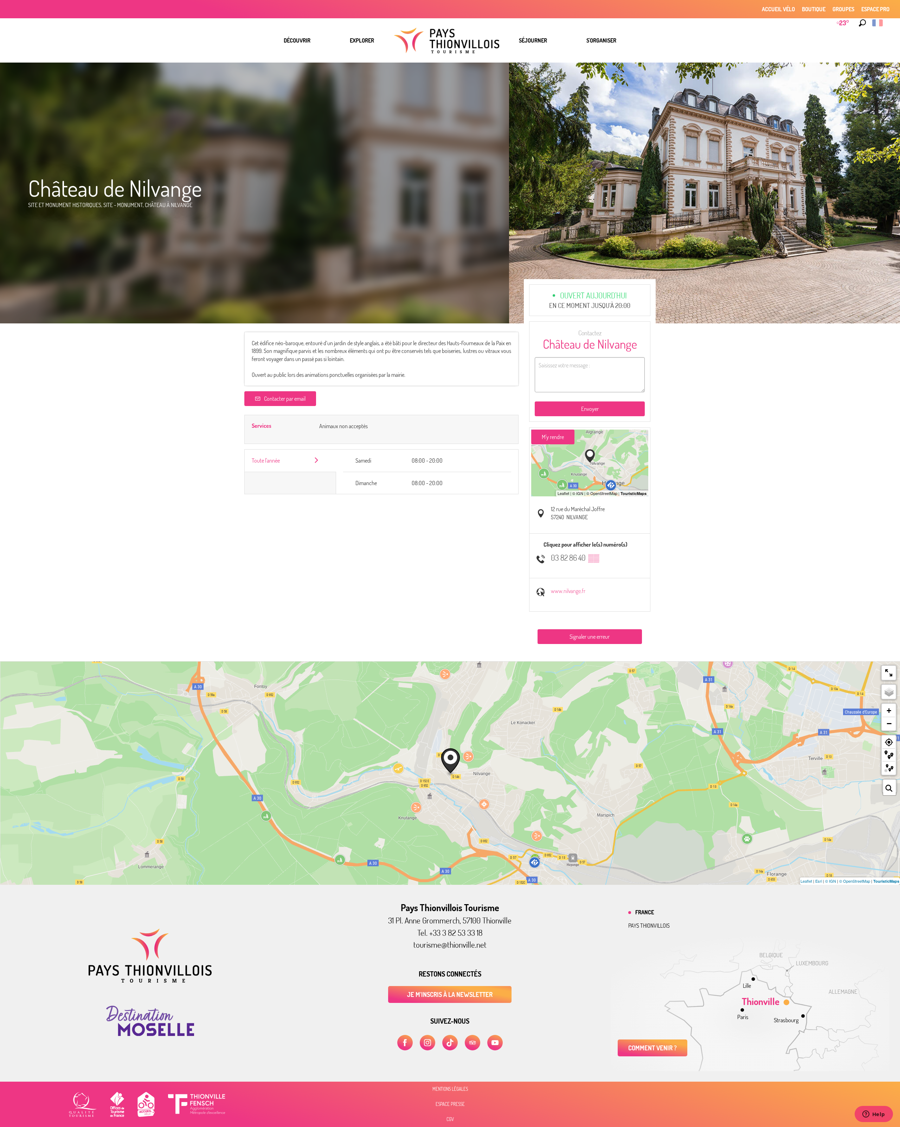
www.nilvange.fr (568, 590)
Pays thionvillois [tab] (649, 925)
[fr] (878, 23)
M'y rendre (553, 436)
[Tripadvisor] (472, 1042)
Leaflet (806, 881)
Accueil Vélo (778, 9)
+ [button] (889, 710)
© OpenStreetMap (854, 881)
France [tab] (644, 912)
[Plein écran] (888, 672)
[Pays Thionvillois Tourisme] (150, 980)
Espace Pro (875, 9)
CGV (450, 1119)
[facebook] (405, 1042)
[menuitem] (297, 40)
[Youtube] (495, 1042)
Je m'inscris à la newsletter (450, 994)
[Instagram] (427, 1042)
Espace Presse (450, 1104)
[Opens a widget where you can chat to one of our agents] (873, 1114)
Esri (818, 881)
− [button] (889, 723)
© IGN (830, 881)
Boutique (813, 9)
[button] (862, 23)
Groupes (843, 9)
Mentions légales (450, 1089)
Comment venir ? (652, 1048)
